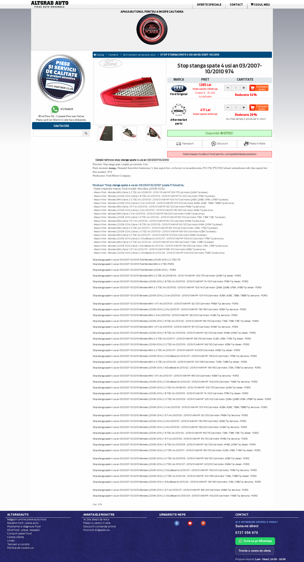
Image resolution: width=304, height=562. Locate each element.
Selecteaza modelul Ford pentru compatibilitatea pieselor (219, 154)
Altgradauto (18, 514)
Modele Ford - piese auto (23, 522)
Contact (236, 4)
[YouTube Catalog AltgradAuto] (190, 522)
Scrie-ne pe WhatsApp (258, 541)
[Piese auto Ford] (69, 4)
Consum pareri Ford (19, 533)
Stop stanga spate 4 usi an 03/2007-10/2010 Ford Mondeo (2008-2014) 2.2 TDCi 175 (136, 259)
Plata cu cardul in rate (96, 522)
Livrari (10, 540)
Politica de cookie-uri (20, 547)
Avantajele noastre (98, 514)
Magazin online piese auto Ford (26, 519)
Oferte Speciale (209, 4)
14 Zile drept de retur (96, 519)
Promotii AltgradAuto (96, 530)
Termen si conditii (18, 544)
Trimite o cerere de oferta (255, 550)
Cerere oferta (15, 537)
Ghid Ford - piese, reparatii (23, 530)
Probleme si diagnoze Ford (24, 526)
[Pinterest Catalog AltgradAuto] (203, 522)
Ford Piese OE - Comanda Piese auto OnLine (61, 116)
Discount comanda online (99, 526)
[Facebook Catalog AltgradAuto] (176, 522)
